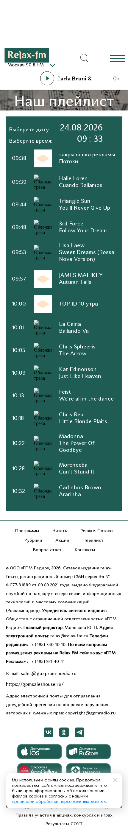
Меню (117, 58)
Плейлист (93, 540)
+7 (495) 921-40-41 (47, 662)
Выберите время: (30, 141)
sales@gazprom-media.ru (49, 674)
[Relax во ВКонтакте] (48, 732)
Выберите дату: (29, 130)
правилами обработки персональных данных (59, 801)
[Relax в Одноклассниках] (64, 732)
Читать (59, 531)
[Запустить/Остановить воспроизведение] (47, 78)
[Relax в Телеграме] (79, 732)
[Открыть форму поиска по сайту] (84, 58)
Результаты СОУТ (64, 824)
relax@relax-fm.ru (69, 636)
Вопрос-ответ (47, 550)
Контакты (85, 550)
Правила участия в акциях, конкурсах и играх (64, 815)
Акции (62, 540)
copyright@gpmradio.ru (90, 713)
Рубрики (33, 540)
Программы (27, 531)
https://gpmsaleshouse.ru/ (35, 684)
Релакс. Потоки (96, 531)
